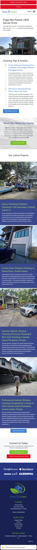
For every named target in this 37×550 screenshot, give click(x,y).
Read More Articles (11, 111)
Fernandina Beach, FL (11, 540)
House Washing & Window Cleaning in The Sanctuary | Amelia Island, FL (18, 211)
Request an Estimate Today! (18, 2)
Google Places (18, 524)
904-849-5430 (21, 516)
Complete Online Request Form (18, 460)
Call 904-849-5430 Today (19, 456)
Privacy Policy (19, 528)
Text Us (18, 7)
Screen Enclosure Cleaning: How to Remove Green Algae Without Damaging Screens (21, 67)
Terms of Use (18, 530)
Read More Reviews (18, 147)
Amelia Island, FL (23, 540)
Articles (18, 526)
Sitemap (18, 532)
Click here (14, 28)
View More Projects (18, 434)
